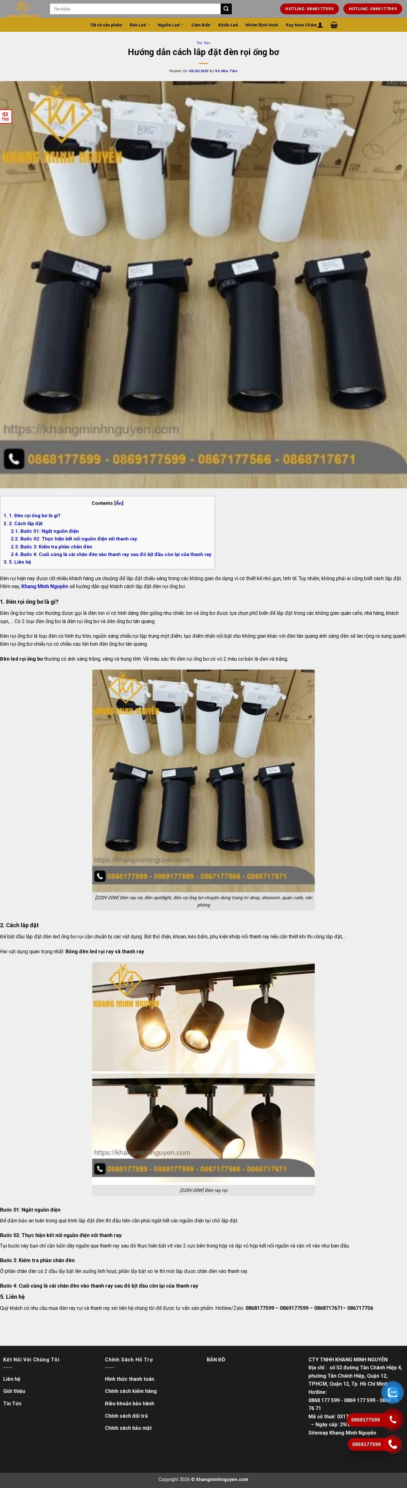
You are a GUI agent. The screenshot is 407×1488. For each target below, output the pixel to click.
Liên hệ (11, 1379)
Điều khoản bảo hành (129, 1404)
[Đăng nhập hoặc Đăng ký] (320, 25)
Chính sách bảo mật (128, 1428)
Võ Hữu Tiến (226, 71)
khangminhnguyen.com (222, 1479)
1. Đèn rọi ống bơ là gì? (31, 515)
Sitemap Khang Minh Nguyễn (342, 1433)
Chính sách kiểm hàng (131, 1391)
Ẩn (119, 503)
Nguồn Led (169, 24)
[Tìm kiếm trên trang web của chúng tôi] (226, 8)
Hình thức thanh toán (129, 1379)
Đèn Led (138, 24)
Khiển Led (228, 24)
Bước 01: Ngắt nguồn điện (45, 531)
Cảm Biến (200, 24)
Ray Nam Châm (301, 24)
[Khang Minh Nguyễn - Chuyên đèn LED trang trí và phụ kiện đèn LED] (22, 9)
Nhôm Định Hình (261, 24)
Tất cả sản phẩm (106, 24)
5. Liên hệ (17, 562)
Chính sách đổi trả (126, 1416)
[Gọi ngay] (392, 1444)
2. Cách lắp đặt (23, 523)
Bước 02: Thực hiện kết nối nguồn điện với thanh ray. (75, 539)
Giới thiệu (14, 1391)
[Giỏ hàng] (334, 25)
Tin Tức (12, 1404)
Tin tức (204, 43)
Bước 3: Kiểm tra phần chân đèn (51, 547)
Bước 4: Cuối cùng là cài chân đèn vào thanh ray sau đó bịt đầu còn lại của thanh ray (111, 554)
